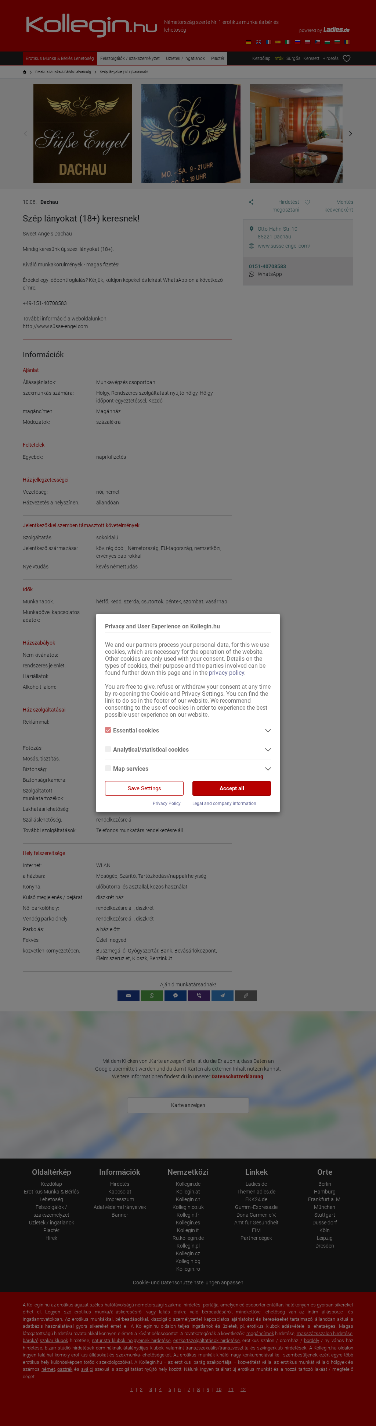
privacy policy (226, 672)
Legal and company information (224, 803)
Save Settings (144, 788)
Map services (130, 768)
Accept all (232, 788)
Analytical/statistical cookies (151, 749)
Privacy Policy (167, 803)
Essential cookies (136, 730)
